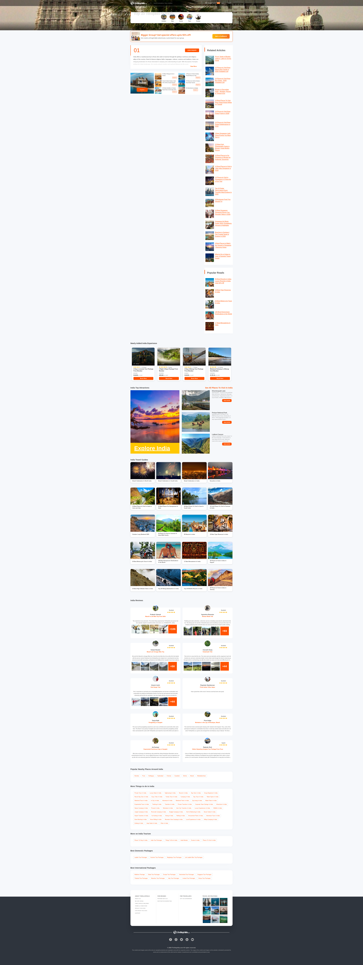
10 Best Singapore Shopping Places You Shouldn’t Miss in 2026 (222, 212)
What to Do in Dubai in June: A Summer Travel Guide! (223, 256)
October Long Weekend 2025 (140, 534)
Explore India (152, 448)
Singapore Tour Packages (204, 874)
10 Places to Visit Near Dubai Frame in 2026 (222, 112)
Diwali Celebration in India (191, 481)
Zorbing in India (139, 823)
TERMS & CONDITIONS (141, 905)
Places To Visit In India (222, 388)
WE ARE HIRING (139, 901)
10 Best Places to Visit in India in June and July (142, 507)
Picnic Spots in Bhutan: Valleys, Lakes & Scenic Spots (223, 58)
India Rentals (184, 840)
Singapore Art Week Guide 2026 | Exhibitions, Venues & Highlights (223, 223)
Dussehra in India (215, 481)
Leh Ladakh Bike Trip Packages (193, 857)
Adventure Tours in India (213, 815)
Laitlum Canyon (217, 434)
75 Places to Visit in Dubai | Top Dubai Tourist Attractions (193, 82)
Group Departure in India (211, 793)
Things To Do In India (171, 840)
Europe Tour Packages (169, 874)
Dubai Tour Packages (154, 874)
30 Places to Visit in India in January (218, 588)
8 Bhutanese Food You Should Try (222, 200)
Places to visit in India (209, 840)
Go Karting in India (157, 815)
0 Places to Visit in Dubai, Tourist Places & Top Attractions (192, 75)
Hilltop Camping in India (210, 819)
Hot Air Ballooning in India (193, 812)
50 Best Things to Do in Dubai (168, 74)
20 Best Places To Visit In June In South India (194, 507)
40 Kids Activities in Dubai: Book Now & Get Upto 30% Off (169, 89)
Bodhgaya (151, 776)
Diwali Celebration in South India (168, 481)
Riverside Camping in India (158, 812)
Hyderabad (160, 776)
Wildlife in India (217, 808)
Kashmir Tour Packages (157, 857)
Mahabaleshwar (201, 776)
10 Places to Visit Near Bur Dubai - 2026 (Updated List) (222, 80)
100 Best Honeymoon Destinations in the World (223, 313)
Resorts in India (183, 793)
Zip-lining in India (197, 800)
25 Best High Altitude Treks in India (142, 588)
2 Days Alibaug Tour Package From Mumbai (194, 369)
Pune (143, 776)
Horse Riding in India (155, 819)
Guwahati (177, 776)
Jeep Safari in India (151, 823)
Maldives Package (140, 874)
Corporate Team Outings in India (204, 804)
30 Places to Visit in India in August (218, 561)
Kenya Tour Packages (205, 878)
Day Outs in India (196, 793)
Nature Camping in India (141, 808)
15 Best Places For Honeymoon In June (168, 507)
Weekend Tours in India (141, 800)
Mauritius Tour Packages (158, 878)
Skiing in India (169, 815)
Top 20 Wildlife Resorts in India (193, 588)
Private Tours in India (140, 793)
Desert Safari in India (209, 812)
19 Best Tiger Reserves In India (223, 291)
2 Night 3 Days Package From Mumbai (168, 369)
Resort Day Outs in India (141, 796)
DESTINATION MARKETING (164, 901)
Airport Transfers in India (141, 815)
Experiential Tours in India (142, 804)
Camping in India (185, 796)
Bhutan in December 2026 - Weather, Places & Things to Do (223, 91)
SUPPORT (137, 913)
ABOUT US (138, 898)
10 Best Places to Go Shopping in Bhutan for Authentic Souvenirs (222, 157)
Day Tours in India (198, 796)
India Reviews (136, 600)
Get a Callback (221, 36)
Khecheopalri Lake (218, 391)
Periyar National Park (219, 412)
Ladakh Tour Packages (141, 857)
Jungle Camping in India (141, 812)
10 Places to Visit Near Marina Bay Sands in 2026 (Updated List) (222, 69)
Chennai (169, 776)
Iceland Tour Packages (189, 878)
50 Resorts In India (189, 534)
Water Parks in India (211, 800)
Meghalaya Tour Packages (174, 857)
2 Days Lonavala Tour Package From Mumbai (143, 369)
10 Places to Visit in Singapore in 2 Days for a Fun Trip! (223, 179)
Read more (193, 66)
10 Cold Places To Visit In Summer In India (220, 507)
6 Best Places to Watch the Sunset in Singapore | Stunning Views (223, 245)
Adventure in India (167, 800)
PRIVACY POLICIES (140, 908)
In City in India (155, 800)
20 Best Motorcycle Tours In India (223, 302)
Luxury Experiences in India (202, 808)
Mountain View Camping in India (174, 819)
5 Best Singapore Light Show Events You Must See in (223, 135)
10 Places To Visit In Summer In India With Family (167, 534)
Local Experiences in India (193, 819)
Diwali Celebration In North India (141, 481)
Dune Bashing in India (141, 819)
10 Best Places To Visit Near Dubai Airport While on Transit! (223, 102)
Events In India (195, 840)
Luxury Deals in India (155, 793)
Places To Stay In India (141, 840)
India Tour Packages (156, 840)
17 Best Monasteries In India (222, 324)
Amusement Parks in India (195, 815)
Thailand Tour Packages (141, 878)
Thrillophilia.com (177, 947)
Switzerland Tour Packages (186, 874)
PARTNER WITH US (162, 898)
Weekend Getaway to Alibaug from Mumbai (219, 369)
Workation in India (168, 808)
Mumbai (137, 776)
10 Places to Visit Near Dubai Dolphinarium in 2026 (222, 124)
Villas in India (164, 823)
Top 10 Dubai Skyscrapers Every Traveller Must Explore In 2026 (223, 191)
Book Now (143, 378)
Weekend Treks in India (182, 800)
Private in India (155, 808)
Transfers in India (169, 804)
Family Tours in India (171, 796)
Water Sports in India (212, 796)
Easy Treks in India (157, 796)
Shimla (185, 776)
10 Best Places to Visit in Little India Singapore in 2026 (223, 168)
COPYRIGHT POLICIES (141, 910)
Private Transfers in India (185, 804)
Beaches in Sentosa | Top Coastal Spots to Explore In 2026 (222, 234)
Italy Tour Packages (173, 878)
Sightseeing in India (170, 793)
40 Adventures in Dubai (192, 88)
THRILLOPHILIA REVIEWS (142, 903)
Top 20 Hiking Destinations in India (168, 588)
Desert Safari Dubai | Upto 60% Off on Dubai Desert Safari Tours (169, 82)
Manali (192, 776)
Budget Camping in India (176, 812)
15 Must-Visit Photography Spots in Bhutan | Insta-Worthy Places (222, 147)
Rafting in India (180, 815)
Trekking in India (156, 804)
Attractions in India (221, 804)
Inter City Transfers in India (183, 808)
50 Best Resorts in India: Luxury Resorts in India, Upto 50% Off (223, 281)
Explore (174, 77)
